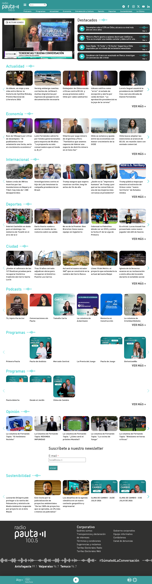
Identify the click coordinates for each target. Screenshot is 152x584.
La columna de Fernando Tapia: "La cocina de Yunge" (102, 436)
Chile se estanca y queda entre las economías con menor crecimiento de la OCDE (102, 140)
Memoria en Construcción (106, 319)
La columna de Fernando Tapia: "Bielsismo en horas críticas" (132, 436)
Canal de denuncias (123, 541)
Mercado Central (61, 361)
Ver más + (139, 106)
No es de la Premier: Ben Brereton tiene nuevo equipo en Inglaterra (74, 229)
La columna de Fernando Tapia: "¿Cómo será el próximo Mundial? (74, 436)
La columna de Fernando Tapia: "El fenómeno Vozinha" (18, 436)
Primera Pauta (13, 361)
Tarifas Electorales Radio (89, 547)
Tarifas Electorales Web (89, 551)
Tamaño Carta (60, 318)
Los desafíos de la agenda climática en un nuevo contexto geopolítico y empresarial (75, 501)
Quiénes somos (84, 530)
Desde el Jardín (37, 400)
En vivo (27, 579)
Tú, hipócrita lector (15, 318)
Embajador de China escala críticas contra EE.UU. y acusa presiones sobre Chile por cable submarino (75, 92)
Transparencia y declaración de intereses (91, 536)
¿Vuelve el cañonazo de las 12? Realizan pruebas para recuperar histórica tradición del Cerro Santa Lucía (18, 274)
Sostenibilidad (126, 11)
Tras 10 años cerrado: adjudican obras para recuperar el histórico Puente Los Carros (44, 272)
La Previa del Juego (86, 361)
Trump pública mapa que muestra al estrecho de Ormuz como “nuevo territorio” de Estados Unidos (131, 187)
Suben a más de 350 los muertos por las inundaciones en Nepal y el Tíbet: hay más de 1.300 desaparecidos (18, 187)
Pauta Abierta (12, 400)
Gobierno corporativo (124, 530)
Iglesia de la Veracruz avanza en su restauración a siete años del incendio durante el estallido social (132, 272)
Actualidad (54, 11)
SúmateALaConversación (119, 560)
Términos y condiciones (89, 541)
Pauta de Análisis (38, 361)
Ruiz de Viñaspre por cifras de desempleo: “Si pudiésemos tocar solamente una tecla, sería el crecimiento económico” (19, 141)
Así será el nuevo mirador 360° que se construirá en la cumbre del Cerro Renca (76, 271)
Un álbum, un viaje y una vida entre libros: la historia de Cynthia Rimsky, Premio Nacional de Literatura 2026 (19, 94)
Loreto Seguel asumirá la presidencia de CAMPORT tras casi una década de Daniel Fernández (131, 92)
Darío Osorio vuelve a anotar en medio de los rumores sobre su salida (45, 229)
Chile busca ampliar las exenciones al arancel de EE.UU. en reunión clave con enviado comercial (132, 140)
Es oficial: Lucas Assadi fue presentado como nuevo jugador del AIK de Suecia (132, 229)
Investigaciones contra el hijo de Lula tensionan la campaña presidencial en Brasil (46, 185)
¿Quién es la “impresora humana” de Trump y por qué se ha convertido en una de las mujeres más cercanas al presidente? (102, 187)
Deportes (112, 11)
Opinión (101, 11)
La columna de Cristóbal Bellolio (132, 319)
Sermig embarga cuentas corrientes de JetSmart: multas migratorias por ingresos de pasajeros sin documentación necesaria (46, 94)
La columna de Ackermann (84, 319)
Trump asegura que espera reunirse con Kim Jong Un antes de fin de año (75, 184)
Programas (40, 11)
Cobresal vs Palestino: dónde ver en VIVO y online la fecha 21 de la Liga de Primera (103, 230)
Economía (67, 11)
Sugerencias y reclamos (89, 544)
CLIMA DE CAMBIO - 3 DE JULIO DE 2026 (130, 499)
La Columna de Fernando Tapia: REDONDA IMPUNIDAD (46, 436)
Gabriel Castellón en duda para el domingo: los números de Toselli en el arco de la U (18, 230)
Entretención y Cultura (84, 11)
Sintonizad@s (130, 361)
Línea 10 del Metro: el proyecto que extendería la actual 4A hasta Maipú (104, 271)
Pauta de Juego (107, 361)
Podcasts (27, 11)
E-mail (53, 455)
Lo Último (140, 11)
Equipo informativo (123, 534)
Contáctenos (119, 537)
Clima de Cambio (61, 400)
